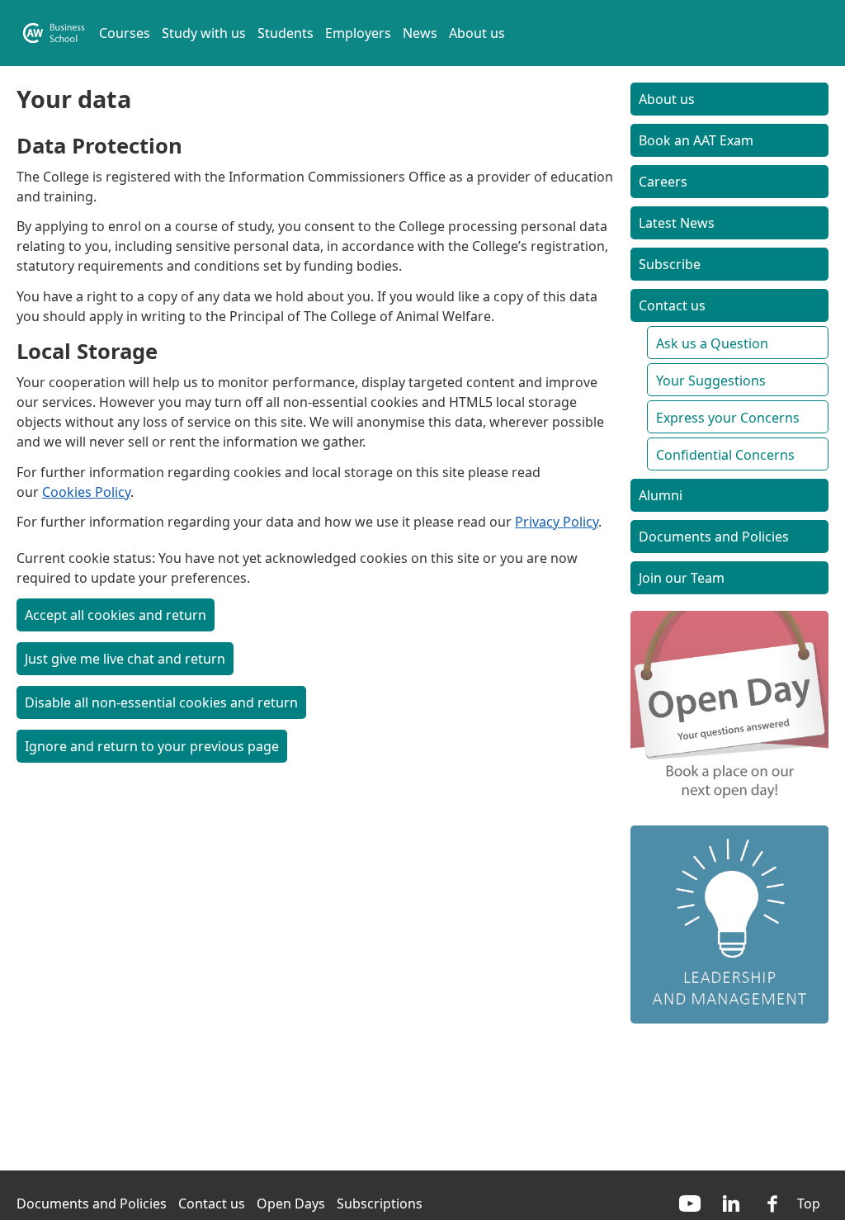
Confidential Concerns (725, 455)
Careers (663, 182)
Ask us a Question (712, 343)
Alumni (660, 495)
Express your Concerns (728, 418)
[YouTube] (689, 1203)
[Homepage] (54, 33)
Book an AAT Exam (696, 140)
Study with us (204, 33)
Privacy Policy (556, 522)
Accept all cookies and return (115, 615)
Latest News (677, 223)
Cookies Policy (86, 492)
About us (477, 33)
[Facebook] (772, 1203)
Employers (358, 33)
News (420, 33)
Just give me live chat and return (125, 659)
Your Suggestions (711, 380)
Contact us (672, 305)
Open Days (291, 1203)
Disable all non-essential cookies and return (161, 702)
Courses (124, 33)
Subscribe (670, 264)
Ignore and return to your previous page (152, 746)
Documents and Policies (714, 536)
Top (808, 1203)
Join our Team (682, 578)
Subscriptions (379, 1203)
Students (285, 33)
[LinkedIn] (731, 1203)
